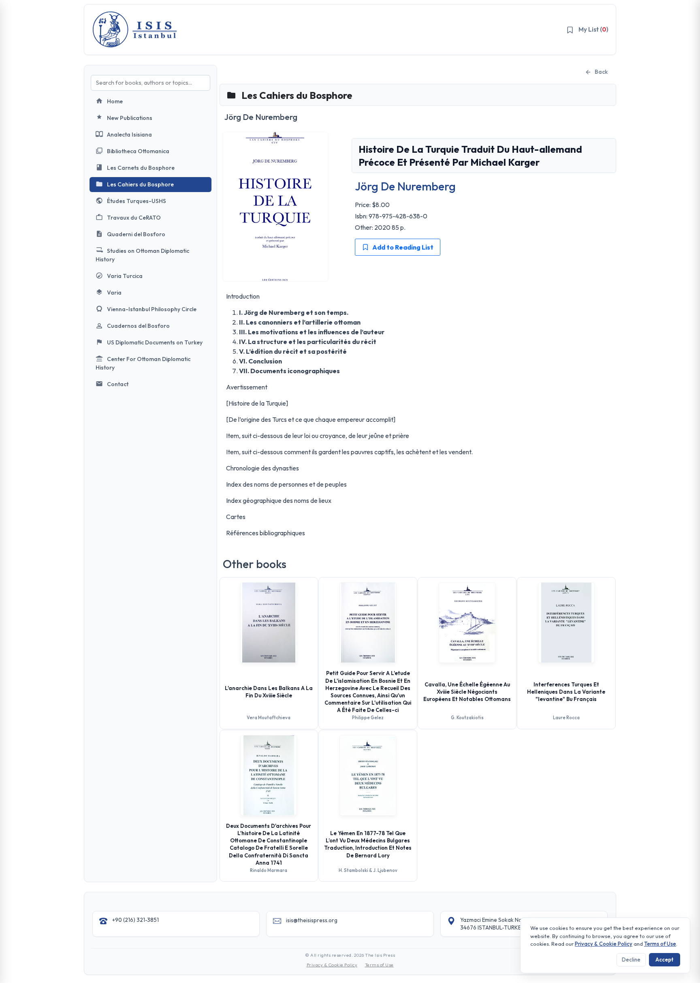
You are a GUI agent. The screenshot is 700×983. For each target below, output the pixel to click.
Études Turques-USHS (136, 201)
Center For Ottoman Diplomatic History (143, 363)
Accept (664, 959)
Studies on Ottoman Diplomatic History (142, 255)
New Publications (129, 118)
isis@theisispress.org (311, 920)
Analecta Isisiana (129, 134)
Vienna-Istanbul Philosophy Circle (151, 309)
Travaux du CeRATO (134, 217)
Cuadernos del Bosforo (138, 325)
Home (115, 101)
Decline (631, 959)
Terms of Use (379, 965)
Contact (117, 384)
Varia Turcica (125, 276)
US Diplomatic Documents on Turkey (155, 342)
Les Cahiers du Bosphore (140, 184)
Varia (114, 292)
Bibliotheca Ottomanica (138, 151)
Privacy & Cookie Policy (332, 965)
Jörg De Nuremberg (405, 186)
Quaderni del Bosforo (136, 234)
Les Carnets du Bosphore (141, 167)
